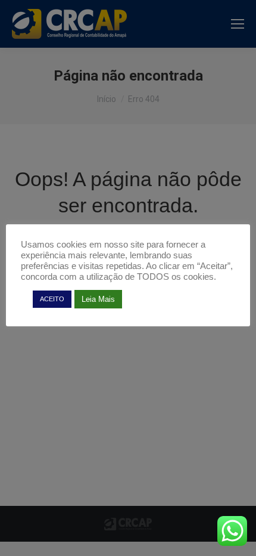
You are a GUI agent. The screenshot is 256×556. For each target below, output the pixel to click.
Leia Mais (98, 299)
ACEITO (52, 298)
